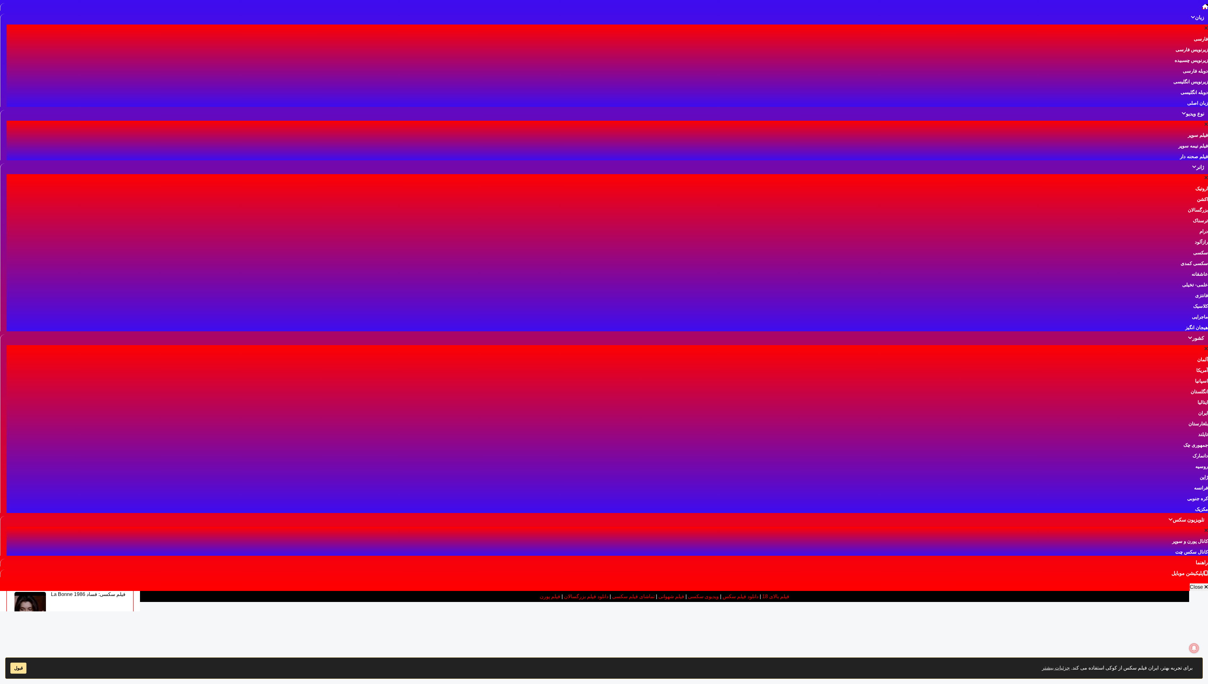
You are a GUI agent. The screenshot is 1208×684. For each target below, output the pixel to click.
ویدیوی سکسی (703, 596)
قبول (18, 667)
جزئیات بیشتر (1056, 667)
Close (1197, 587)
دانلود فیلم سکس (740, 596)
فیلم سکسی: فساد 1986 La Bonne (88, 594)
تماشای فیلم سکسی (633, 596)
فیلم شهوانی (671, 596)
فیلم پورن (550, 596)
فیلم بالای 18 (775, 596)
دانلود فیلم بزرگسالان (586, 596)
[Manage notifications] (1194, 648)
